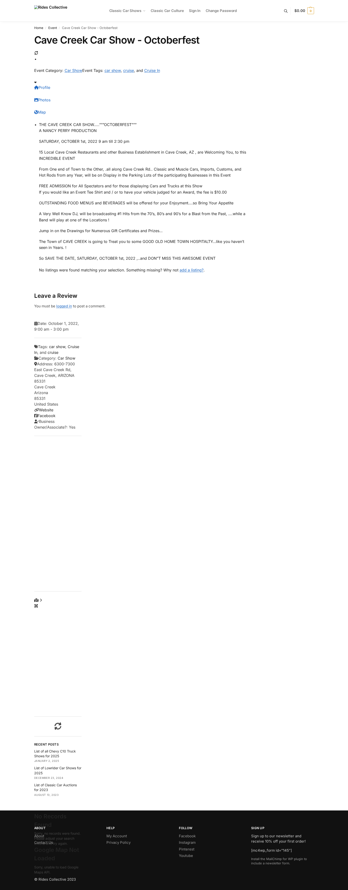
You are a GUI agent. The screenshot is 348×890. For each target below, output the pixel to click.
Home (38, 28)
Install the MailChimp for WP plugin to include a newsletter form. (279, 861)
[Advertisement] (58, 514)
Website (46, 410)
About (39, 836)
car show (113, 70)
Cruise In (152, 70)
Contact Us (43, 842)
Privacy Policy (118, 842)
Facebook (46, 415)
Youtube (186, 855)
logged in (64, 306)
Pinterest (186, 849)
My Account (116, 836)
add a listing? (192, 270)
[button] (304, 11)
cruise (128, 70)
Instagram (187, 842)
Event (52, 28)
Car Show (73, 70)
